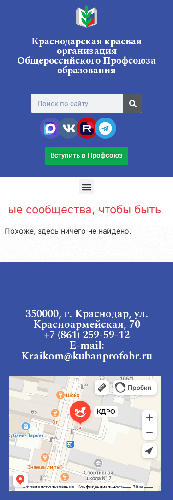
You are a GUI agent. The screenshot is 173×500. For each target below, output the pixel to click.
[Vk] (68, 128)
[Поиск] (132, 103)
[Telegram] (105, 128)
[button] (86, 186)
